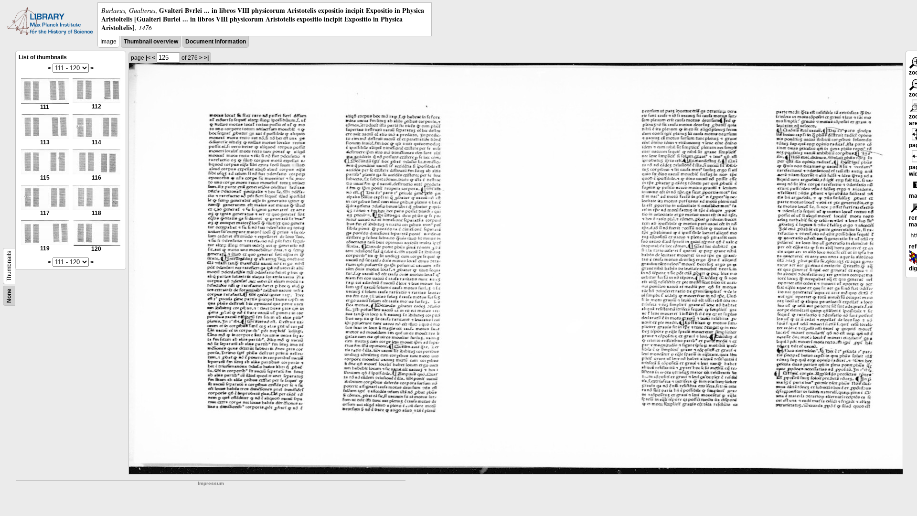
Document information (215, 41)
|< (148, 57)
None (9, 296)
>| (206, 57)
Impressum (211, 483)
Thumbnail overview (151, 41)
